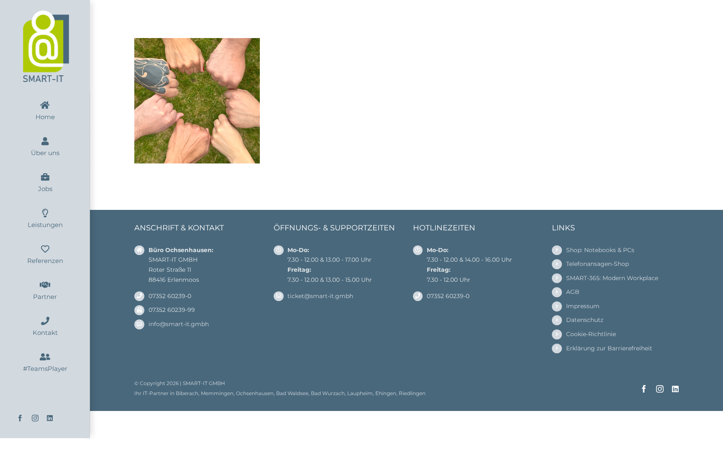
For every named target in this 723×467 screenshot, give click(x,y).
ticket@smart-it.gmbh (320, 296)
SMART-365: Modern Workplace (612, 278)
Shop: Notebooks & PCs (600, 250)
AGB (572, 292)
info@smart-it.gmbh (179, 324)
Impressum (583, 306)
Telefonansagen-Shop (597, 264)
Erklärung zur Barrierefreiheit (609, 348)
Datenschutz (584, 320)
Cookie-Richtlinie (591, 334)
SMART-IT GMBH (204, 383)
